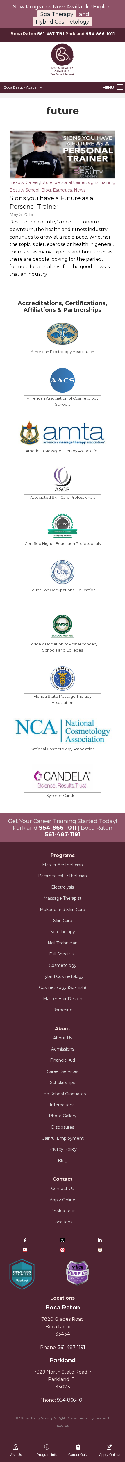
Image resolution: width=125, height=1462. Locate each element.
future (46, 182)
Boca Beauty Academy (23, 87)
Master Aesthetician (62, 864)
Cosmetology (62, 965)
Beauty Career (24, 182)
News (79, 190)
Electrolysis (62, 887)
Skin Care (62, 920)
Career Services (62, 1071)
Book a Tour (63, 1211)
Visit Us (16, 1454)
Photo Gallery (62, 1116)
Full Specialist (62, 954)
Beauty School (24, 190)
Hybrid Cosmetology (62, 22)
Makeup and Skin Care (62, 909)
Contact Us (62, 1188)
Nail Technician (63, 943)
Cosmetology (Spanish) (62, 987)
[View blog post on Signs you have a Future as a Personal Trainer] (62, 154)
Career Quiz (78, 1454)
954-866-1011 (100, 33)
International (63, 1104)
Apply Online (62, 1199)
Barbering (63, 1009)
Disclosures (62, 1127)
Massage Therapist (62, 898)
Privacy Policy (63, 1149)
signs (93, 182)
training (107, 182)
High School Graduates (62, 1093)
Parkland (62, 1360)
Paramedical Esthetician (62, 875)
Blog (46, 190)
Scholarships (62, 1082)
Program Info (47, 1454)
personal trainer (70, 182)
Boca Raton (62, 1307)
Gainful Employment (63, 1138)
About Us (62, 1038)
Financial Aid (62, 1060)
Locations (62, 1222)
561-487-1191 (50, 33)
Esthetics (62, 190)
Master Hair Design (62, 998)
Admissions (62, 1049)
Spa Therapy (56, 14)
